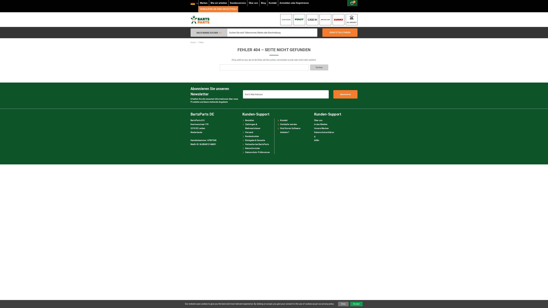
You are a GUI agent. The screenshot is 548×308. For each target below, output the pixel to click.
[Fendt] (299, 19)
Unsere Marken (321, 128)
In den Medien (320, 124)
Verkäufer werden (288, 124)
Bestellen (249, 120)
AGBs (316, 140)
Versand (249, 132)
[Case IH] (312, 19)
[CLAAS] (338, 19)
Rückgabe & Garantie (255, 140)
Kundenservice (238, 3)
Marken (203, 3)
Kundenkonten (252, 136)
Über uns (253, 3)
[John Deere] (286, 19)
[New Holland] (325, 19)
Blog (263, 3)
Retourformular (252, 148)
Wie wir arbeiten (218, 3)
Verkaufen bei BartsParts (257, 144)
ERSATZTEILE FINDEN (340, 32)
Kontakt (273, 3)
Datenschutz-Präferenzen (257, 152)
